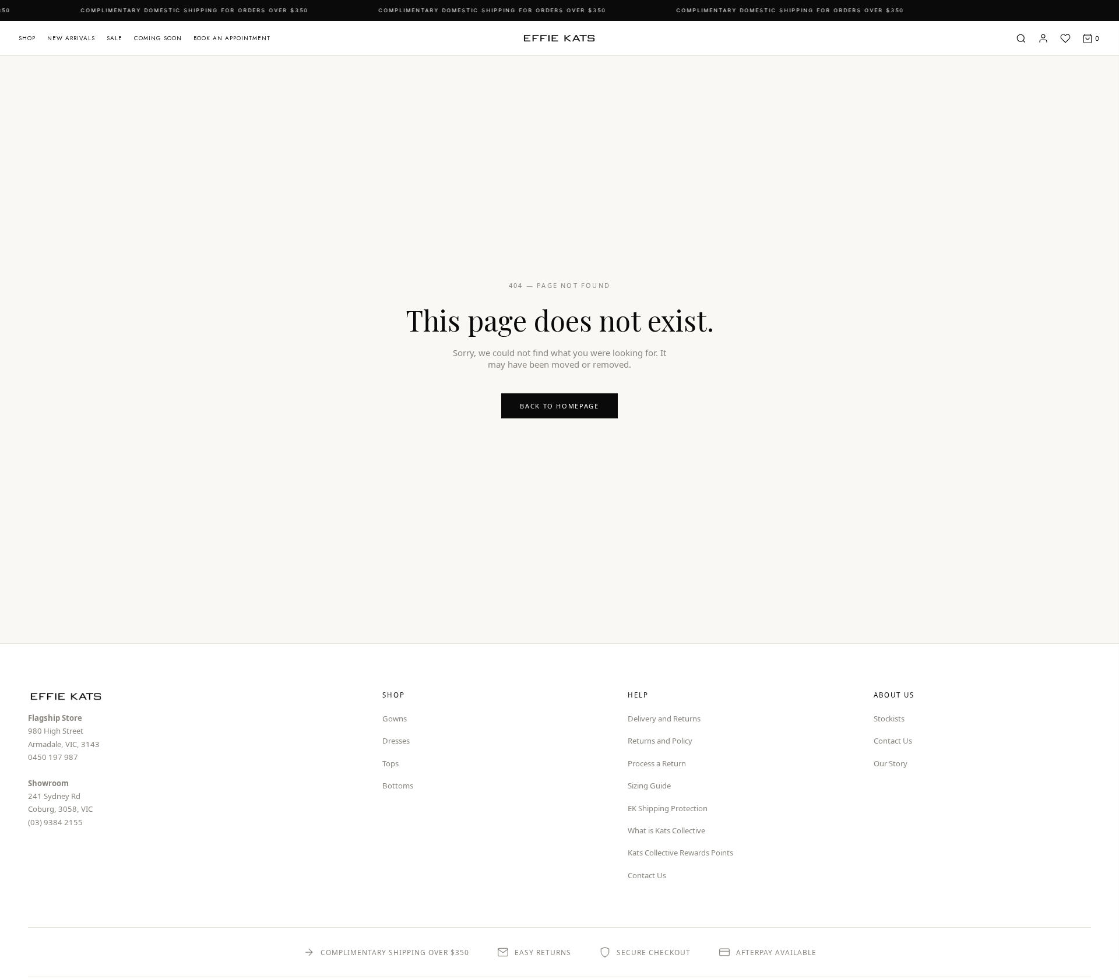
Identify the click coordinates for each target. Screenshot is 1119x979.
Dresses (396, 740)
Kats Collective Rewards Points (680, 852)
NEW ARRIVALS (71, 38)
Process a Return (657, 763)
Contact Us (647, 875)
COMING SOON (158, 38)
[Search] (1021, 38)
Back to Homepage (559, 406)
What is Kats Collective (666, 830)
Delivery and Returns (664, 718)
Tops (390, 763)
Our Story (890, 763)
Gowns (394, 718)
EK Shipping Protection (668, 808)
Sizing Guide (649, 785)
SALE (114, 38)
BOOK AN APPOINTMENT (231, 38)
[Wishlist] (1065, 38)
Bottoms (397, 785)
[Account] (1043, 38)
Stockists (889, 718)
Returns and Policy (660, 740)
